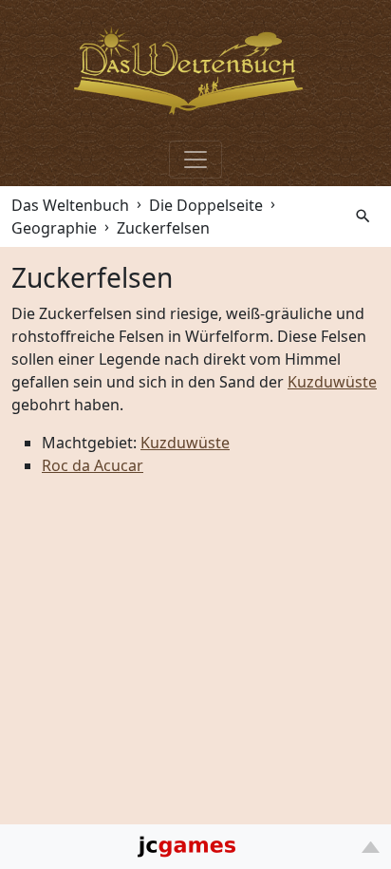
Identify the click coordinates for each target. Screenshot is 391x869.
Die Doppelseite (206, 205)
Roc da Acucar (92, 465)
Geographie (54, 227)
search (363, 216)
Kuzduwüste (332, 381)
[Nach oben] (371, 847)
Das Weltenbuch (70, 205)
